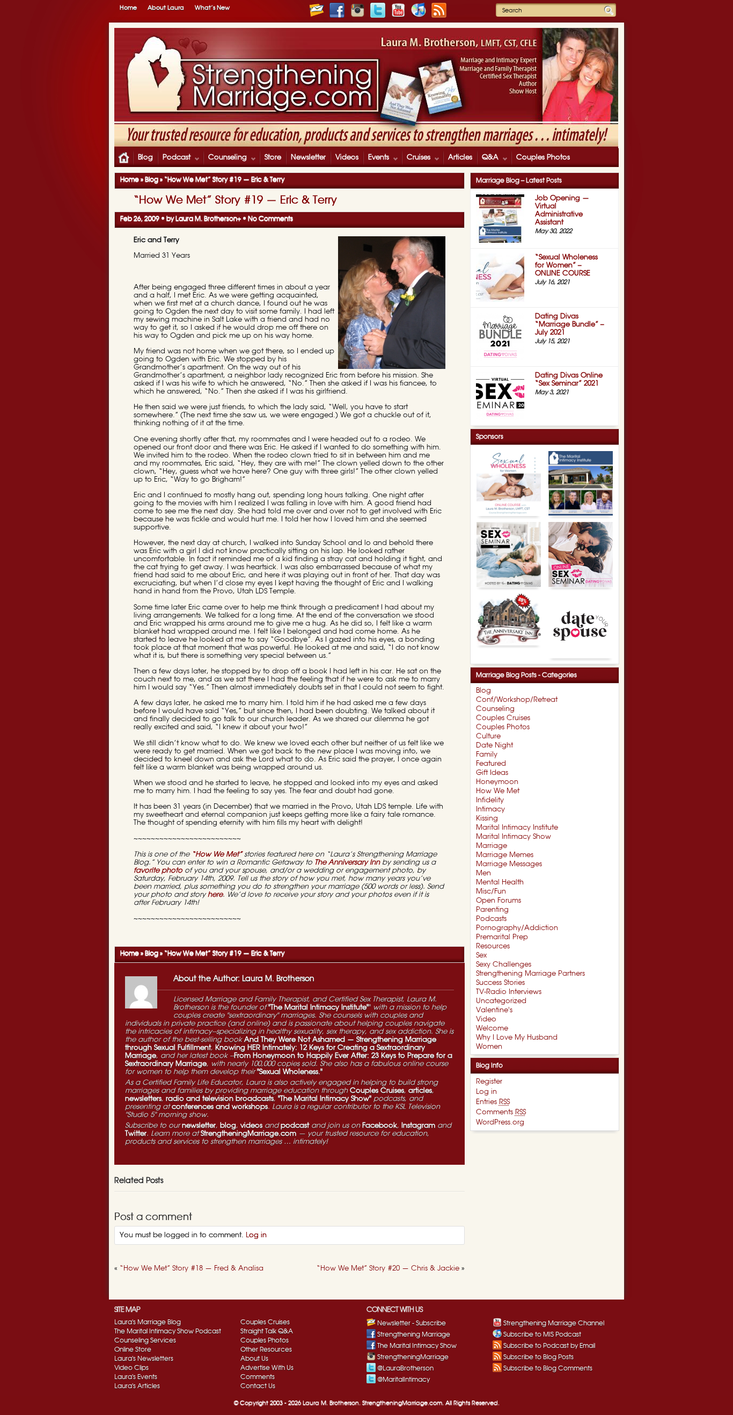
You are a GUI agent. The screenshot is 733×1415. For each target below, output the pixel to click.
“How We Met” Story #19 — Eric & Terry (235, 200)
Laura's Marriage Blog (147, 1322)
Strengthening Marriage (413, 1334)
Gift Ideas (492, 773)
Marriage (491, 846)
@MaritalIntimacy (403, 1379)
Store (273, 157)
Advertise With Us (267, 1368)
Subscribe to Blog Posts (538, 1357)
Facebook (379, 1125)
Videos (346, 157)
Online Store (132, 1349)
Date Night (494, 745)
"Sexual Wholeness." (289, 1072)
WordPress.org (500, 1122)
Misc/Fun (491, 891)
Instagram (418, 1125)
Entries (493, 1102)
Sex (481, 955)
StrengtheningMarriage (413, 1357)
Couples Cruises (377, 1090)
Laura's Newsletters (143, 1358)
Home (128, 8)
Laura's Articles (137, 1386)
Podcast (173, 158)
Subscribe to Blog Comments (547, 1368)
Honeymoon (497, 782)
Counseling (225, 158)
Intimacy (490, 809)
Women (489, 1046)
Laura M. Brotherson (206, 218)
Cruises (415, 158)
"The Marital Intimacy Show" (323, 1098)
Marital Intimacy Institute (517, 827)
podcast (295, 1125)
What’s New (212, 8)
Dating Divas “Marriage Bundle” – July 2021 (569, 324)
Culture (488, 736)
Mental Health (500, 882)
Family (486, 754)
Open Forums (498, 900)
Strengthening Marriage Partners (530, 973)
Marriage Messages (509, 864)
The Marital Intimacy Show (417, 1346)
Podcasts (491, 919)
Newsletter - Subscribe (411, 1323)
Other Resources (266, 1349)
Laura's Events (135, 1377)
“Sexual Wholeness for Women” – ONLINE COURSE (566, 265)
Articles (460, 157)
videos (251, 1125)
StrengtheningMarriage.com (248, 1133)
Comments (501, 1112)
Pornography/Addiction (517, 928)
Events (376, 158)
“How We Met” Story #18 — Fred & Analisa (191, 1268)
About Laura (166, 8)
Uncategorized (501, 1001)
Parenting (492, 909)
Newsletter (308, 157)
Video (486, 1019)
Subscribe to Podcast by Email (549, 1346)
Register (489, 1081)
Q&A (488, 158)
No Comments (270, 218)
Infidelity (490, 800)
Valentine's (494, 1010)
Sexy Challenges (503, 964)
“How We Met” (217, 854)
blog (228, 1125)
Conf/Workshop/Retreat (517, 699)
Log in (256, 1235)
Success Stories (500, 982)
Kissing (487, 818)
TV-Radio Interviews (508, 992)
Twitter (135, 1133)
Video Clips (131, 1368)
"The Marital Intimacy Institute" (317, 1007)
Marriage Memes (504, 855)
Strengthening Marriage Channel (553, 1323)
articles (420, 1090)
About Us (254, 1358)
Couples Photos (543, 157)
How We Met (497, 791)
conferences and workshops (220, 1107)
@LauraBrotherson (405, 1368)
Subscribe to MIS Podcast (542, 1334)
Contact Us (257, 1386)
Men (483, 873)
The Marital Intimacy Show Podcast (167, 1331)
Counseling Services (145, 1340)
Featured (491, 763)
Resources (493, 946)
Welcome (492, 1028)
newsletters (143, 1098)
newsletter (199, 1125)
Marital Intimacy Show (513, 836)
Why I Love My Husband (517, 1037)
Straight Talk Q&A (266, 1331)
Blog (145, 157)
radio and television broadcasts (220, 1098)
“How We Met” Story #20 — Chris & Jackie (388, 1268)
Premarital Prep (502, 937)
